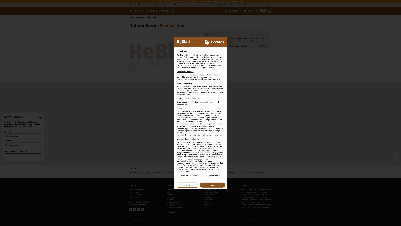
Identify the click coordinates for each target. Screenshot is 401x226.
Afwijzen (187, 185)
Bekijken (180, 178)
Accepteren (212, 185)
